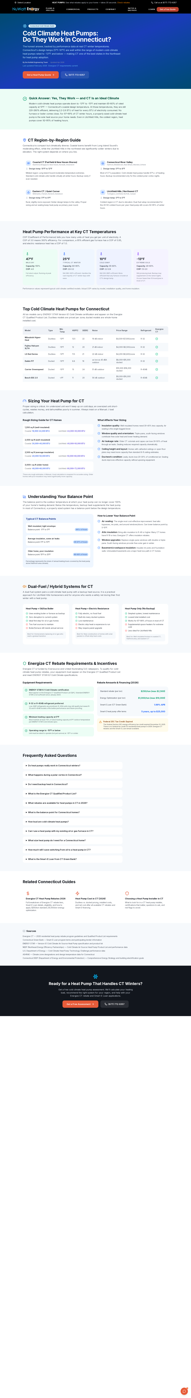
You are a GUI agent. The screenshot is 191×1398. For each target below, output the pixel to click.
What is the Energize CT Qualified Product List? (52, 793)
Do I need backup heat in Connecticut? (48, 784)
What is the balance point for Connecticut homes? (54, 812)
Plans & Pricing (50, 9)
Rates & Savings (132, 9)
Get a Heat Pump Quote (39, 75)
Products (92, 9)
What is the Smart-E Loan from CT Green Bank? (52, 859)
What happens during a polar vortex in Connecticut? (55, 775)
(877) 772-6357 (77, 75)
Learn (152, 9)
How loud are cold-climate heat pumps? (48, 821)
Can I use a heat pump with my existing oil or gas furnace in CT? (60, 831)
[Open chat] (184, 1391)
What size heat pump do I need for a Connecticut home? (57, 840)
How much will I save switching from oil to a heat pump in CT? (59, 849)
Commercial (73, 9)
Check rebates (123, 2)
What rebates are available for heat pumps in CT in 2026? (57, 803)
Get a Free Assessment (79, 1004)
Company (111, 9)
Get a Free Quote (168, 9)
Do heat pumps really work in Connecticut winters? (54, 765)
